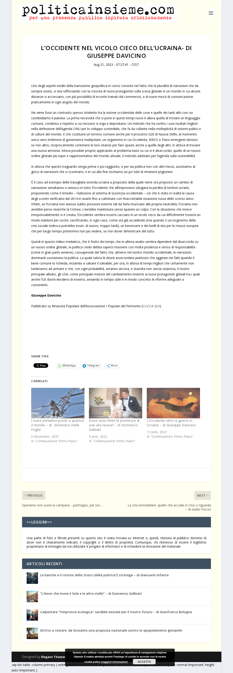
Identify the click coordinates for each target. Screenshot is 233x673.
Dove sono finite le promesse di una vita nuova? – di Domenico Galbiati (114, 425)
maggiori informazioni (114, 661)
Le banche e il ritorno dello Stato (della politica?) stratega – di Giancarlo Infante (104, 575)
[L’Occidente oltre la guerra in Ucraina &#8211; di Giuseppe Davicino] (173, 403)
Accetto (144, 662)
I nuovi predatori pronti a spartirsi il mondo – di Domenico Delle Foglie (57, 425)
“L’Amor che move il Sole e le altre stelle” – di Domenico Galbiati (91, 593)
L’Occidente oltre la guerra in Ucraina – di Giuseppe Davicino (171, 422)
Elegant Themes (53, 657)
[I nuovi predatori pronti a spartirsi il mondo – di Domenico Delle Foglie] (57, 403)
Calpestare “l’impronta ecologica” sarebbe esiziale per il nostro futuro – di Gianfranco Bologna (116, 612)
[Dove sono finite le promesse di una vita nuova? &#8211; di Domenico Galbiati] (115, 403)
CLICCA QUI (151, 306)
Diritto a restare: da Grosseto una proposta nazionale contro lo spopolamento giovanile (111, 630)
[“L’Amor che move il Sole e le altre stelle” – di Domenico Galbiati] (32, 596)
